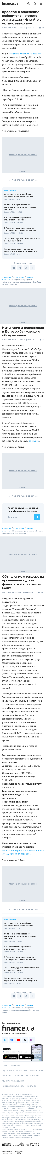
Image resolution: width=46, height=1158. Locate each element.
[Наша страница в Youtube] (18, 1040)
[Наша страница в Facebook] (12, 1040)
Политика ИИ (36, 1071)
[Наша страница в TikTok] (25, 1040)
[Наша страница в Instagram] (32, 1040)
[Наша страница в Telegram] (5, 1040)
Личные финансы (26, 28)
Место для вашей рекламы (23, 155)
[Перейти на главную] (10, 4)
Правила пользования (13, 1081)
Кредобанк (23, 131)
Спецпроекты (33, 1076)
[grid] (23, 652)
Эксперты (7, 1076)
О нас (5, 1066)
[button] (37, 517)
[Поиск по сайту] (35, 3)
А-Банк (21, 860)
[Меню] (41, 3)
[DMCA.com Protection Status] (6, 1147)
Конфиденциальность (13, 1086)
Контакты (32, 1086)
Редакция (15, 1066)
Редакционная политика (14, 1071)
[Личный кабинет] (29, 3)
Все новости (18, 277)
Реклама (19, 1076)
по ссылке (33, 441)
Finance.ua (6, 277)
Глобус (21, 447)
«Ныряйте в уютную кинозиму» (25, 53)
